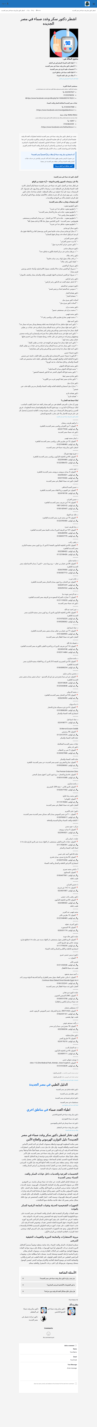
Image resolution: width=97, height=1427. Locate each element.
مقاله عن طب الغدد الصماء (65, 75)
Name (75, 1349)
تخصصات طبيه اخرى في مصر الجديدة (62, 69)
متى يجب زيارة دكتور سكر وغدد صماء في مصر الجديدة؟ (57, 1278)
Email (75, 1356)
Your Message (72, 1364)
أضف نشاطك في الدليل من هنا (63, 166)
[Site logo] (87, 3)
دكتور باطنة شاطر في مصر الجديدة (67, 1089)
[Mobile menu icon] (93, 4)
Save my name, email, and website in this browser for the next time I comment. (54, 1383)
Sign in (4, 3)
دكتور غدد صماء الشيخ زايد (70, 1119)
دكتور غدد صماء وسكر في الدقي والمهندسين (64, 1123)
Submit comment (48, 1388)
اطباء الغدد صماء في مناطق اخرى (63, 72)
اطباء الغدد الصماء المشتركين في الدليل (61, 63)
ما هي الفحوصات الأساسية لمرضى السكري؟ (61, 1285)
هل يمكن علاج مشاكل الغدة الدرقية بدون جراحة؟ (59, 1291)
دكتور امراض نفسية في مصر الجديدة (66, 1098)
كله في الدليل (57, 1073)
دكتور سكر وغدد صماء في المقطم (67, 1127)
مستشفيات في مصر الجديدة (69, 1102)
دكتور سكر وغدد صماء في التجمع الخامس (65, 1114)
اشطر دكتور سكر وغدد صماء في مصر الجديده (59, 66)
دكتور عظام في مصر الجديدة (69, 1094)
